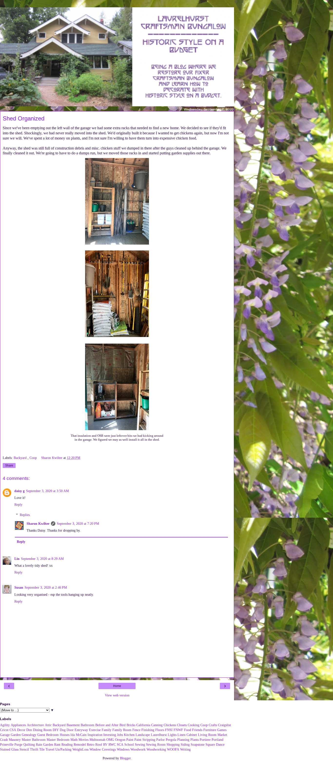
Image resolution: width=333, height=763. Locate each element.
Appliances (18, 725)
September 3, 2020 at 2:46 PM (46, 587)
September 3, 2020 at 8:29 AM (42, 559)
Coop (33, 458)
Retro (90, 744)
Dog (63, 730)
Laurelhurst (159, 735)
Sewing (140, 744)
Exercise (95, 730)
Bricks (131, 725)
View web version (117, 695)
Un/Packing (63, 749)
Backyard (21, 458)
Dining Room (42, 730)
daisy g (19, 491)
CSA (13, 730)
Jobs (120, 735)
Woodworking (156, 749)
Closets (182, 725)
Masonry (15, 740)
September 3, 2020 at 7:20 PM (78, 523)
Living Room (207, 735)
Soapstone (198, 744)
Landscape (143, 735)
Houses (64, 735)
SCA (120, 744)
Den (29, 730)
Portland (217, 740)
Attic (48, 725)
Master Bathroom (34, 740)
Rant (57, 744)
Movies (83, 740)
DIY (56, 730)
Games (221, 730)
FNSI (169, 730)
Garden (16, 735)
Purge (18, 744)
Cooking (193, 725)
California (143, 725)
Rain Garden (44, 744)
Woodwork (138, 749)
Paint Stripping (144, 740)
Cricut (4, 730)
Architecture (35, 725)
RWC (112, 744)
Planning (183, 740)
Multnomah (97, 740)
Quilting (29, 744)
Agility (5, 725)
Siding (185, 744)
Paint (129, 740)
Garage (5, 735)
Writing (185, 749)
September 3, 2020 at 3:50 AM (47, 491)
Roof (98, 744)
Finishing (147, 730)
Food (187, 730)
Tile (42, 749)
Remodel (80, 744)
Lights (172, 735)
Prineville (6, 744)
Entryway (81, 730)
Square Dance (215, 744)
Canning (157, 725)
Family (106, 730)
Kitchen (129, 735)
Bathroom (87, 725)
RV (105, 744)
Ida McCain (78, 735)
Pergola (171, 740)
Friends (197, 730)
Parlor (160, 740)
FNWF (178, 730)
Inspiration (95, 735)
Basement (73, 725)
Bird (122, 725)
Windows (123, 749)
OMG (110, 740)
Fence (136, 730)
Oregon (120, 740)
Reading (67, 744)
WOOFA (173, 749)
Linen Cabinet (187, 735)
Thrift (34, 749)
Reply (18, 504)
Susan (18, 587)
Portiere (205, 740)
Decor (21, 730)
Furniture (209, 730)
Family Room (121, 730)
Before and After (106, 725)
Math (74, 740)
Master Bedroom (58, 740)
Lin (17, 559)
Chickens (170, 725)
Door (70, 730)
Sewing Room (156, 744)
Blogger (125, 758)
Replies (25, 515)
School (129, 744)
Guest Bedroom (48, 735)
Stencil (24, 749)
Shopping (173, 744)
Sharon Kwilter (38, 523)
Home (117, 686)
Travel (50, 749)
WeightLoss (80, 749)
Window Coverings (102, 749)
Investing (109, 735)
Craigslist (224, 725)
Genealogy (29, 735)
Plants (194, 740)
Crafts (213, 725)
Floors (159, 730)
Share (9, 465)
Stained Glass (9, 749)
